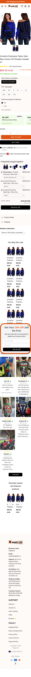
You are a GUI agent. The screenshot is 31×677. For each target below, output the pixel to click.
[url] (15, 556)
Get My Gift (16, 349)
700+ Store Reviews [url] (15, 66)
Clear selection (6, 110)
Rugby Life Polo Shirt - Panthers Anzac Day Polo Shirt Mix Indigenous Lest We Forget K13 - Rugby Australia (7, 392)
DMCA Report (15, 656)
